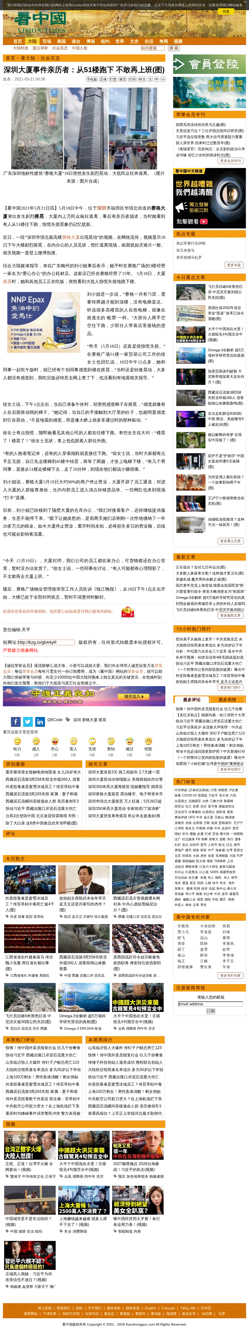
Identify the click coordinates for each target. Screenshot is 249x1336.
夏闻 (226, 938)
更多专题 (234, 265)
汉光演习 (181, 812)
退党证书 (189, 1314)
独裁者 (15, 1286)
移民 (218, 877)
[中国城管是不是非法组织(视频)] (30, 1188)
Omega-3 (71, 1028)
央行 (230, 839)
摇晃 (7, 281)
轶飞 (181, 938)
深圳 (102, 208)
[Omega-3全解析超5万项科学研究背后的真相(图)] (84, 986)
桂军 (204, 888)
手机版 (92, 79)
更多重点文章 (230, 541)
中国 (67, 975)
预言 (121, 1176)
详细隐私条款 (49, 11)
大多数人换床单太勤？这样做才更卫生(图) (210, 573)
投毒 (21, 917)
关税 (188, 823)
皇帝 (225, 894)
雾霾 (178, 861)
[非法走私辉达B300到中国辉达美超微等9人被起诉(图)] (190, 413)
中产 (211, 850)
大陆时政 (20, 48)
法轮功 (179, 866)
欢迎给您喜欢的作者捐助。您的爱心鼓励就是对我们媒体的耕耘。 (59, 611)
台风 (121, 1028)
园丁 (181, 949)
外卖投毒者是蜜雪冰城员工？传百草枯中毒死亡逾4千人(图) (29, 904)
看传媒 (156, 1314)
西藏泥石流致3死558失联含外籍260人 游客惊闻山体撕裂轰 (83, 963)
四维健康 (185, 967)
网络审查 (191, 866)
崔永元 (190, 828)
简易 (226, 926)
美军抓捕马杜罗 (189, 257)
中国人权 (80, 48)
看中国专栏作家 (193, 917)
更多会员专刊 (230, 161)
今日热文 (15, 858)
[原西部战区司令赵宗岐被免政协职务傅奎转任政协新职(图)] (138, 927)
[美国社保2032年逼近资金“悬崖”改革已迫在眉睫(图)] (190, 308)
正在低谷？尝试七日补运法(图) (201, 567)
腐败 (193, 834)
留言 (122, 79)
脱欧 (223, 839)
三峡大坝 (216, 801)
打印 (132, 79)
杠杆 (178, 845)
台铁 (205, 801)
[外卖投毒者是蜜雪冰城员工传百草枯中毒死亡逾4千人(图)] (30, 868)
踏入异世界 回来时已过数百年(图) (203, 143)
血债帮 (27, 1286)
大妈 (196, 856)
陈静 (204, 943)
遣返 (185, 883)
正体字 (50, 1176)
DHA (90, 1028)
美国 (61, 41)
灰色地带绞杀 (137, 1176)
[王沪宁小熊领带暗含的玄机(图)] (190, 498)
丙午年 (142, 1028)
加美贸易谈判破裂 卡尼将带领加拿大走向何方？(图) (226, 376)
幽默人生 (189, 899)
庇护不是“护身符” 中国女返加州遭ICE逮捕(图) (226, 461)
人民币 (212, 845)
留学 (234, 877)
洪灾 (36, 1028)
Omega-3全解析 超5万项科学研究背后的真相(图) (226, 355)
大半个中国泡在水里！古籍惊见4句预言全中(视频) (226, 334)
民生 (223, 883)
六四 (233, 795)
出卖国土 (181, 801)
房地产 (179, 850)
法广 (178, 839)
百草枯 (39, 917)
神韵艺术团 (71, 1314)
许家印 (88, 917)
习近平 (213, 795)
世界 (120, 41)
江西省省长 (18, 975)
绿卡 (215, 883)
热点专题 (186, 233)
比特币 (194, 845)
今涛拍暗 (208, 926)
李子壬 (228, 961)
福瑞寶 (171, 1314)
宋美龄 (179, 894)
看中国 (43, 22)
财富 (203, 850)
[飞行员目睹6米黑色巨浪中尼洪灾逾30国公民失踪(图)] (30, 986)
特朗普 (223, 790)
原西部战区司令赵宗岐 (135, 975)
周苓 (181, 943)
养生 (203, 905)
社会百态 (60, 48)
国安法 (179, 806)
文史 (134, 41)
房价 (203, 856)
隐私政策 (133, 1308)
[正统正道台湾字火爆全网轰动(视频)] (30, 1134)
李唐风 (228, 943)
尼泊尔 (157, 917)
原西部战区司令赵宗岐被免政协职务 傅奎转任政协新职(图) (137, 963)
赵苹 (226, 949)
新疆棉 (228, 801)
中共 (199, 817)
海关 (178, 883)
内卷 (137, 1231)
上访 (230, 861)
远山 (204, 938)
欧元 (222, 845)
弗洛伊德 (181, 817)
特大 (142, 79)
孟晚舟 (179, 823)
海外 (232, 883)
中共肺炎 (181, 790)
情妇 (178, 834)
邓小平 (190, 894)
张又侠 (224, 795)
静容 (204, 955)
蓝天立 (77, 917)
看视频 (125, 1314)
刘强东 (187, 856)
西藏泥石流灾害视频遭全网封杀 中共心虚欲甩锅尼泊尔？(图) (136, 904)
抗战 (212, 888)
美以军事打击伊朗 (190, 243)
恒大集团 (101, 917)
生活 (149, 41)
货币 (203, 845)
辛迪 (226, 967)
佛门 (53, 1286)
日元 (229, 845)
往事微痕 (194, 812)
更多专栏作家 (230, 975)
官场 (47, 41)
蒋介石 (232, 888)
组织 (38, 1231)
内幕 (210, 828)
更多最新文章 (230, 615)
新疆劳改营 (228, 872)
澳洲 (189, 888)
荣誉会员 (30, 671)
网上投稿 (45, 1308)
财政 (196, 850)
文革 (196, 905)
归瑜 (226, 932)
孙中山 (221, 888)
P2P (240, 856)
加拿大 (213, 839)
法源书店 (92, 1314)
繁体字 (15, 1176)
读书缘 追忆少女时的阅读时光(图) (203, 155)
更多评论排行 (230, 769)
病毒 (178, 795)
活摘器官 (194, 801)
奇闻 (163, 41)
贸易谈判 (225, 823)
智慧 (200, 899)
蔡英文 (238, 850)
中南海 (200, 828)
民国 (197, 888)
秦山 (181, 955)
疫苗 (196, 806)
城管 (22, 1231)
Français (168, 1308)
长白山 (179, 872)
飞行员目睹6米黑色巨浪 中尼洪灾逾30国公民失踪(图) (225, 292)
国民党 (221, 812)
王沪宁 (238, 823)
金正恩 (208, 817)
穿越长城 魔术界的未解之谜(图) (201, 579)
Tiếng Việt (188, 1308)
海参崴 (220, 850)
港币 (237, 845)
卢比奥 (233, 790)
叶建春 (33, 975)
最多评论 (192, 699)
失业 (67, 1231)
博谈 (90, 41)
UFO (191, 817)
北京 (178, 856)
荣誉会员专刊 (190, 114)
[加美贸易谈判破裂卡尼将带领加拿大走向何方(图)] (190, 371)
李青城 (228, 955)
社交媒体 (188, 839)
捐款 (79, 1308)
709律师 (220, 861)
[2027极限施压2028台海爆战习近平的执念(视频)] (138, 1134)
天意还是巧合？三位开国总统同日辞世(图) (210, 131)
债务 (238, 839)
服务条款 (114, 1308)
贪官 (235, 828)
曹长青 (206, 967)
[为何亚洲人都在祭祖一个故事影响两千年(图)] (190, 477)
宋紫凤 (183, 926)
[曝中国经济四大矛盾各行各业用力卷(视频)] (138, 1188)
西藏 (121, 917)
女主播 (193, 877)
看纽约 (140, 1314)
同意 (226, 11)
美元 (185, 845)
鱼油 (98, 1028)
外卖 (13, 917)
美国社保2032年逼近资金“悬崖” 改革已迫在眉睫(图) (226, 313)
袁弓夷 (212, 806)
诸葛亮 (234, 894)
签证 (193, 883)
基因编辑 (188, 861)
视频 (178, 41)
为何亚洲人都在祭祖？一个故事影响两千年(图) (226, 482)
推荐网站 (30, 1314)
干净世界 (49, 1314)
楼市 (188, 850)
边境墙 (197, 823)
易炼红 (44, 975)
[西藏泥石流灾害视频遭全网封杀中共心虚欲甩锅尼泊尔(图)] (138, 868)
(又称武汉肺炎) (198, 790)
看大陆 (28, 58)
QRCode (55, 720)
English (150, 1308)
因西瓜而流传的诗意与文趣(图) (201, 125)
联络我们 (64, 1308)
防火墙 (200, 861)
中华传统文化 (33, 1176)
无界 (221, 1314)
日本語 (206, 1308)
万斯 (207, 823)
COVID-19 (189, 795)
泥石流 (146, 917)
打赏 (113, 79)
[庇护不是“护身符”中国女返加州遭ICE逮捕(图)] (190, 456)
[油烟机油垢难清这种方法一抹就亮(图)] (190, 519)
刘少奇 (208, 894)
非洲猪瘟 (221, 856)
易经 (178, 899)
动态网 (207, 1314)
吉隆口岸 (133, 917)
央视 (203, 877)
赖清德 (230, 817)
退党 (230, 812)
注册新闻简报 (190, 987)
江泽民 (179, 828)
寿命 (188, 905)
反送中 (226, 828)
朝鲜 (204, 839)
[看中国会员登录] (209, 64)
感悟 (208, 899)
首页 (17, 41)
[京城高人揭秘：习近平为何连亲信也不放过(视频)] (30, 1244)
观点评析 (40, 48)
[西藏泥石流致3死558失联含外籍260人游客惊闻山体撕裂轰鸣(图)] (84, 927)
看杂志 (109, 1314)
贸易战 (202, 795)
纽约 (105, 41)
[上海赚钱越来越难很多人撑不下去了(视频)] (84, 1188)
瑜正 (181, 961)
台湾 (229, 850)
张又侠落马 (185, 250)
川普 (214, 790)
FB (198, 839)
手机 (215, 899)
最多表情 (227, 699)
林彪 (199, 894)
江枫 (204, 961)
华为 (185, 834)
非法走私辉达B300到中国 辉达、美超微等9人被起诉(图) (226, 418)
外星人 (179, 905)
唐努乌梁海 (227, 866)
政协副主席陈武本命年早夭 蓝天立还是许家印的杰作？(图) (82, 904)
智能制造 (125, 1231)
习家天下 (41, 1286)
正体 (103, 79)
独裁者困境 (158, 1176)
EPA (83, 1028)
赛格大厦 (71, 237)
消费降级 (79, 1231)
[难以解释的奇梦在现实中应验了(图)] (190, 435)
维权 (210, 861)
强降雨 (131, 1028)
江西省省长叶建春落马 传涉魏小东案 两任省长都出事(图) (29, 963)
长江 (188, 806)
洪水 (203, 806)
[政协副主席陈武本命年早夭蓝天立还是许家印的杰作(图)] (84, 868)
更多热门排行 (230, 687)
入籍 (208, 883)
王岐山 (219, 817)
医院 (29, 917)
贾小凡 (183, 932)
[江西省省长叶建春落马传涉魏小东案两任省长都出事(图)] (30, 927)
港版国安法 (226, 806)
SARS (214, 872)
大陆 (32, 41)
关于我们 (95, 1308)
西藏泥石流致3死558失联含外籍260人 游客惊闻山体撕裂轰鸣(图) (226, 397)
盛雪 (204, 949)
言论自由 (181, 877)
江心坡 (204, 872)
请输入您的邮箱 (210, 997)
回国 (200, 883)
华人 (211, 877)
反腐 (200, 834)
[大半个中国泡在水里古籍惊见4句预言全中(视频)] (138, 986)
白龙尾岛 (191, 872)
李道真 (206, 932)
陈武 (67, 917)
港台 (76, 41)
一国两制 (237, 834)
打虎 (208, 834)
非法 (30, 1231)
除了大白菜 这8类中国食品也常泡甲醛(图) (41, 823)
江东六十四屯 (208, 866)
